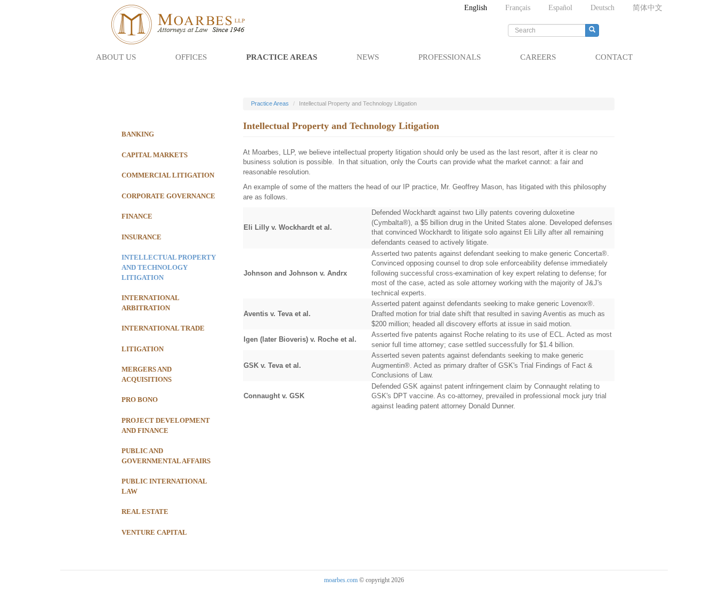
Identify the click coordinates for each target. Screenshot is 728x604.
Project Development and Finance (166, 425)
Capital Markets (155, 155)
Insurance (141, 237)
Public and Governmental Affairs (166, 456)
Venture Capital (154, 532)
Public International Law (164, 486)
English (475, 8)
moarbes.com (341, 580)
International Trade (163, 328)
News (368, 57)
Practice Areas (281, 57)
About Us (116, 57)
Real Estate (145, 512)
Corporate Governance (168, 196)
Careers (538, 57)
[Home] (183, 24)
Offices (191, 57)
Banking (138, 134)
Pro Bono (140, 400)
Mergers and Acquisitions (147, 374)
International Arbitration (150, 303)
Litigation (143, 349)
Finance (137, 216)
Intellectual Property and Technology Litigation (169, 267)
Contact (614, 57)
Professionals (449, 57)
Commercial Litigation (168, 175)
